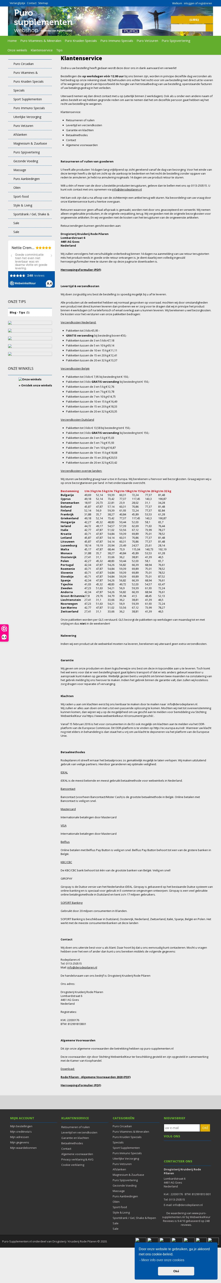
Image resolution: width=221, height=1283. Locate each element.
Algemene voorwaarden (77, 1154)
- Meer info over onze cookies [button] (161, 1260)
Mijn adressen (19, 1137)
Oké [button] (176, 1271)
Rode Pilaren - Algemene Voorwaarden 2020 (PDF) (96, 1077)
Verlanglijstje (17, 3)
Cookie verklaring (72, 1165)
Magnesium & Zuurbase (30, 143)
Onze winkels (17, 50)
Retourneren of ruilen (75, 1127)
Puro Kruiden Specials (81, 40)
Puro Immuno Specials (116, 40)
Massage (19, 170)
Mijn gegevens (19, 1142)
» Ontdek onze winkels (35, 385)
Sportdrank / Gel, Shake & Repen (28, 215)
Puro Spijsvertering (176, 40)
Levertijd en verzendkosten (79, 1132)
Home (12, 40)
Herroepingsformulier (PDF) (81, 270)
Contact (31, 3)
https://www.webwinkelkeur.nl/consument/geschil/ (120, 716)
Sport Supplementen (27, 99)
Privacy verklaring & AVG (77, 1159)
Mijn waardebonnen (23, 1148)
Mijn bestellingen (21, 1126)
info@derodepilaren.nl (127, 189)
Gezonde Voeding (25, 161)
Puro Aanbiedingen (26, 179)
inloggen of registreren (198, 3)
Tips (59, 50)
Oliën (17, 188)
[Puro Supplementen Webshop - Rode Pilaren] (43, 34)
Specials (19, 90)
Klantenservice (42, 50)
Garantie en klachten (75, 1138)
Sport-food (21, 196)
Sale (16, 223)
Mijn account (22, 1118)
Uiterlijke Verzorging (27, 117)
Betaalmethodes (72, 1143)
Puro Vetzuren (147, 40)
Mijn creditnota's (21, 1131)
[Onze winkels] (30, 378)
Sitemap (43, 3)
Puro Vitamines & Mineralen (40, 40)
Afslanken (20, 134)
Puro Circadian (23, 64)
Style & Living (22, 205)
